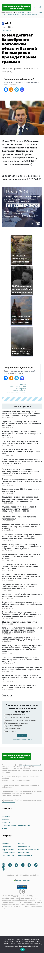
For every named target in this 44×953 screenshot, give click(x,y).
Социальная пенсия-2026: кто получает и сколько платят (20, 490)
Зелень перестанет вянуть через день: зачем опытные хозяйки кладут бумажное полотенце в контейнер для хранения (22, 630)
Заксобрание (21, 389)
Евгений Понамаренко (17, 387)
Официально (23, 853)
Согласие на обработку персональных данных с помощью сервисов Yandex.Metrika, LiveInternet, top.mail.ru (22, 793)
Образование (24, 847)
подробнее (14, 941)
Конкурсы (6, 822)
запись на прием (19, 391)
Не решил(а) (11, 731)
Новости (5, 844)
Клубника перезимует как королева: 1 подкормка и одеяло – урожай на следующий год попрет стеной (19, 509)
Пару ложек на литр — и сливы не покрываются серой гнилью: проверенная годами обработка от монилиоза (20, 471)
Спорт (21, 844)
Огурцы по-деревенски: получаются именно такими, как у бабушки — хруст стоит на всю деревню (22, 481)
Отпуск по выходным (15, 715)
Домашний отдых (14, 726)
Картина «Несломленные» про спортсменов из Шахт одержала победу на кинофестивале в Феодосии (22, 604)
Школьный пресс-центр (28, 850)
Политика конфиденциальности (16, 825)
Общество (6, 31)
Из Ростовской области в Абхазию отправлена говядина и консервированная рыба (21, 451)
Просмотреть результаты (22, 739)
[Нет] (41, 945)
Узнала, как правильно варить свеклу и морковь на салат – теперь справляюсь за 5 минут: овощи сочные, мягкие (21, 547)
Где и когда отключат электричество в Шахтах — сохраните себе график (19, 686)
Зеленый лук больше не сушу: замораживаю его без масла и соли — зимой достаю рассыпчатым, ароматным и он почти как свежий (22, 649)
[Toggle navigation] (34, 7)
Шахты (23, 393)
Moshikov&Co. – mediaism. (27, 875)
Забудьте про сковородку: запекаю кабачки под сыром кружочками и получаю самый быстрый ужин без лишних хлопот (21, 499)
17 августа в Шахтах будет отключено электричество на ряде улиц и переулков (20, 639)
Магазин (5, 819)
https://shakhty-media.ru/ (30, 765)
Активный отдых (13, 729)
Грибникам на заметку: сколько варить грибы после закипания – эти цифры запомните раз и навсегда (19, 586)
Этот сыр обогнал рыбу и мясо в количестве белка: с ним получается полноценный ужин (22, 669)
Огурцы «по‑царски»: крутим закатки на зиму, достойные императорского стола (20, 442)
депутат (23, 384)
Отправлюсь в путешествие (17, 723)
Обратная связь (25, 856)
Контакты (6, 817)
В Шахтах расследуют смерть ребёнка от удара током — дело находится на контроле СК (21, 677)
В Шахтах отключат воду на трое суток (19, 622)
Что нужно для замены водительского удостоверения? (19, 518)
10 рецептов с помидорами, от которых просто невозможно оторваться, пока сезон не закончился (21, 424)
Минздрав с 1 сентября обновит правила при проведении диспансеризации (22, 595)
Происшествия (8, 853)
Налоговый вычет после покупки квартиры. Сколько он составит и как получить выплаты (21, 556)
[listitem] (6, 89)
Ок (23, 949)
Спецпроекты (8, 856)
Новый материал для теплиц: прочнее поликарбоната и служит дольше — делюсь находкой (21, 434)
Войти (4, 828)
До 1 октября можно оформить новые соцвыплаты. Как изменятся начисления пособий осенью (20, 566)
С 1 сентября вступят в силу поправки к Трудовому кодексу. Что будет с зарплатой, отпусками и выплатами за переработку (21, 614)
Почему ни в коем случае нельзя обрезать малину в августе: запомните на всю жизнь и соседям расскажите (22, 461)
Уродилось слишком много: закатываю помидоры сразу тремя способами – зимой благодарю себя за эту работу (21, 576)
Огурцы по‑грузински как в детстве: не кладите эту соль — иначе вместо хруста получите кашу (20, 660)
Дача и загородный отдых (17, 718)
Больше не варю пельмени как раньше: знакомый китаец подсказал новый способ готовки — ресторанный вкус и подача (21, 414)
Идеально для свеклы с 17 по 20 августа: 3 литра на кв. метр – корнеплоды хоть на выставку (21, 527)
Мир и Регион (8, 850)
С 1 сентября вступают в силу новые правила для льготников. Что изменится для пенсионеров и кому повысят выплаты (22, 537)
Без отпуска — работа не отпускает (21, 720)
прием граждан (13, 393)
